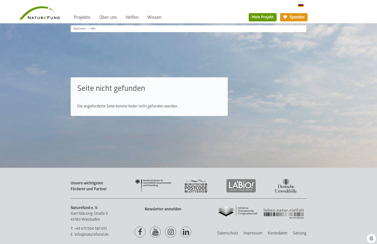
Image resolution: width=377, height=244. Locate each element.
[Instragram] (170, 232)
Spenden (297, 17)
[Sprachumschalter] (302, 6)
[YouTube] (155, 232)
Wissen (154, 17)
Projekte (82, 17)
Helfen (132, 17)
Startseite (79, 28)
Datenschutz (227, 233)
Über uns (108, 17)
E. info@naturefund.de (90, 234)
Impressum (252, 233)
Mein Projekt (263, 17)
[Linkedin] (185, 232)
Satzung (299, 233)
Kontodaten (278, 233)
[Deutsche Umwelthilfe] (286, 192)
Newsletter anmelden (163, 209)
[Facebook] (140, 232)
